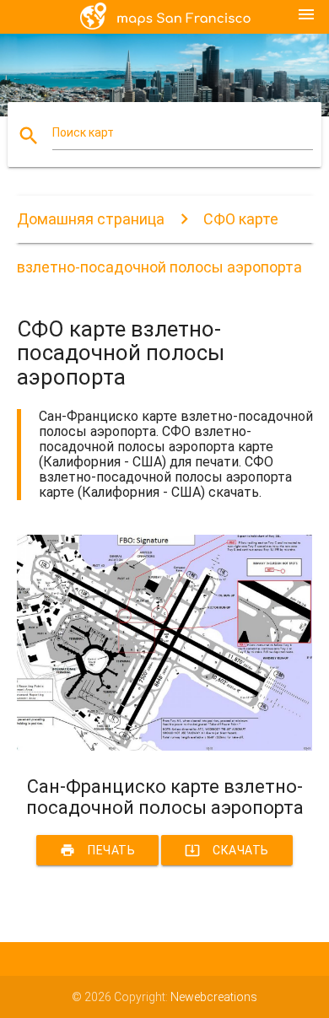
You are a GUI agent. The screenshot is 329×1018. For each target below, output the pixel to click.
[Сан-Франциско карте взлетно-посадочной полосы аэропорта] (165, 746)
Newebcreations (213, 997)
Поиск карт (83, 132)
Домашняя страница (90, 219)
